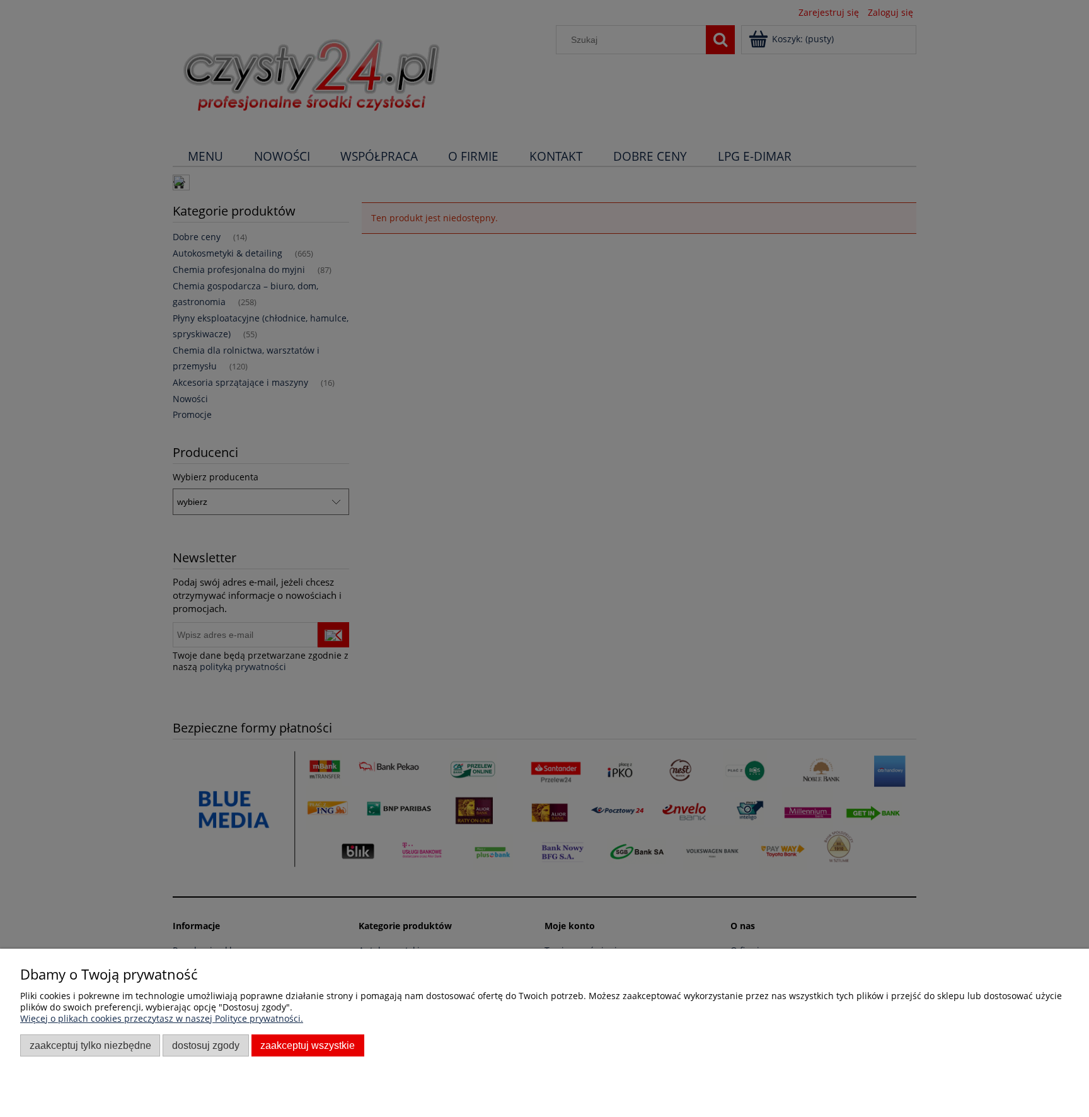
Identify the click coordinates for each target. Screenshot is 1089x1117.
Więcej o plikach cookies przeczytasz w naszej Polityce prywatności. (161, 1018)
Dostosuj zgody (205, 1045)
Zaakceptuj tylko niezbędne (90, 1045)
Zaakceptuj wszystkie (307, 1045)
